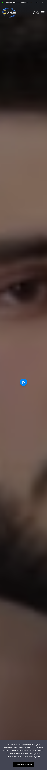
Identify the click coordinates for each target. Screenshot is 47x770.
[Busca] (38, 12)
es (42, 3)
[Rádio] (33, 12)
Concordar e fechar (24, 764)
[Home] (13, 12)
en (37, 3)
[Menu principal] (43, 12)
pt (32, 3)
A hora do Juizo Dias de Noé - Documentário (16, 3)
